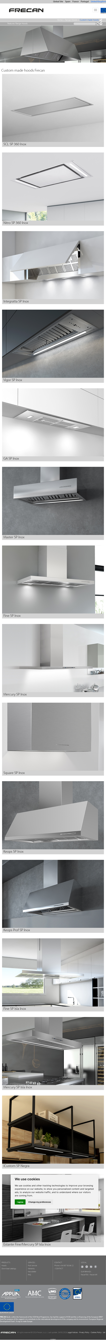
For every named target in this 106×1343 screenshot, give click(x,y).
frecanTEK (84, 1275)
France (75, 2)
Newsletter (32, 1272)
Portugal (85, 2)
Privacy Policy (84, 1333)
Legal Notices (73, 1333)
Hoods (4, 1266)
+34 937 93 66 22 (67, 1266)
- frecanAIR (93, 1275)
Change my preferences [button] (39, 1202)
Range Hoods (71, 20)
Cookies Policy (96, 1333)
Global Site (58, 2)
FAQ (29, 1275)
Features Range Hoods (17, 24)
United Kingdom (98, 2)
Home (60, 20)
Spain (67, 2)
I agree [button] (20, 1202)
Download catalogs (9, 1269)
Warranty (31, 1269)
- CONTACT (58, 1269)
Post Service (32, 1266)
